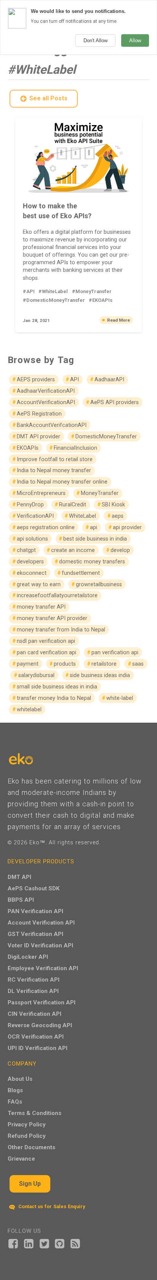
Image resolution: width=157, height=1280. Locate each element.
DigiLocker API (28, 956)
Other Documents (31, 1147)
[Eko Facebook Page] (13, 1243)
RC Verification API (33, 979)
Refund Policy (27, 1135)
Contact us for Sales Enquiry (51, 1206)
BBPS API (21, 899)
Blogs (15, 1090)
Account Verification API (41, 922)
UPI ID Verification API (37, 1048)
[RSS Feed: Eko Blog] (75, 1243)
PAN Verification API (35, 911)
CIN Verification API (34, 1013)
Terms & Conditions (34, 1113)
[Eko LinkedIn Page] (28, 1243)
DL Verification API (33, 991)
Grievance (21, 1158)
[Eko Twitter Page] (44, 1243)
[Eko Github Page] (59, 1243)
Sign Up (30, 1183)
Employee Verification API (43, 968)
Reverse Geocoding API (40, 1025)
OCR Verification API (36, 1036)
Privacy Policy (27, 1124)
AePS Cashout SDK (33, 888)
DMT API (19, 877)
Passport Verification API (41, 1002)
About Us (20, 1078)
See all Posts (48, 98)
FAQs (15, 1101)
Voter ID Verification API (40, 945)
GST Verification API (35, 934)
